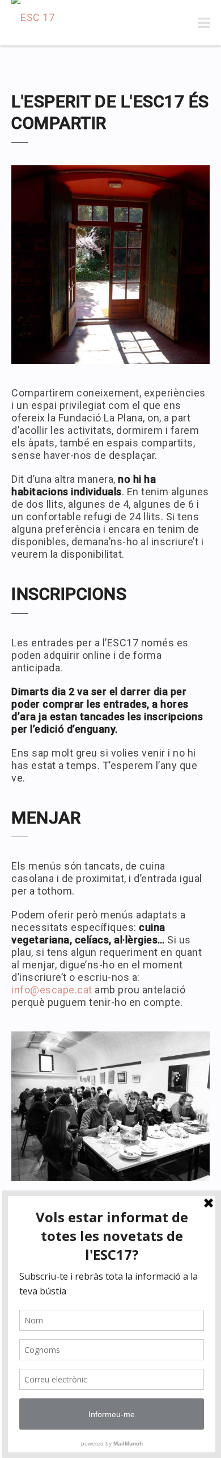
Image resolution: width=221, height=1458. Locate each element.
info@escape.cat (51, 990)
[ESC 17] (32, 22)
